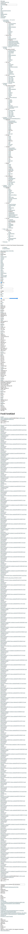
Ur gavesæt (10, 219)
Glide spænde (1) (4, 321)
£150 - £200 (10, 79)
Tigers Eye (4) (3, 349)
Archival (2, 257)
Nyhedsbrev (5, 902)
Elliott (2, 262)
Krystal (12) (3, 340)
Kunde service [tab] (3, 908)
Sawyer (2, 272)
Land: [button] (2, 8)
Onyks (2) (3, 343)
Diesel (9, 28)
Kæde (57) (3, 374)
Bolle (9, 189)
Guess (9, 30)
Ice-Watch (10, 31)
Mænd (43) (3, 307)
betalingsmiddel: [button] (4, 14)
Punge (9, 223)
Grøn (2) (2, 357)
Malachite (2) (3, 342)
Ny (21, 418)
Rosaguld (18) (3, 409)
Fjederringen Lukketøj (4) (6, 382)
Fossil (9, 29)
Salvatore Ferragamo (12, 198)
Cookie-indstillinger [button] (16, 903)
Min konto (3, 1)
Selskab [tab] (2, 900)
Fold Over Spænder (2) (5, 383)
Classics (2, 259)
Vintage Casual (4, 275)
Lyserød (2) (3, 362)
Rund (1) (2, 394)
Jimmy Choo (11, 197)
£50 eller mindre (11, 76)
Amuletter (10, 177)
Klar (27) (2, 360)
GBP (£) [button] (2, 15)
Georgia (2, 264)
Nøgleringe (10, 227)
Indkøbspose (3, 3)
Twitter (9, 887)
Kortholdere (10, 225)
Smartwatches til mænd (13, 41)
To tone (9, 145)
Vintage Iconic (4, 276)
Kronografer (10, 64)
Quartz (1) (3, 347)
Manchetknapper (11, 178)
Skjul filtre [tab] (11, 250)
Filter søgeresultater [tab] (5, 250)
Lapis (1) (2, 341)
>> (5, 422)
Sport (9, 63)
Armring (10, 99)
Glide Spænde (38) (4, 384)
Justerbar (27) (3, 314)
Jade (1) (2, 338)
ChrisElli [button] (3, 4)
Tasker (9, 226)
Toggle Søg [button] (6, 2)
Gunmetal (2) (3, 408)
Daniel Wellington (12, 27)
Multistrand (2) (4, 315)
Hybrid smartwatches (12, 44)
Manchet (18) (3, 375)
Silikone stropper (11, 216)
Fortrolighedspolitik (17, 902)
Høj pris (12, 419)
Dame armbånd (11, 147)
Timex (9, 34)
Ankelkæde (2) (4, 370)
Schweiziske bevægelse (13, 106)
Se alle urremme (11, 210)
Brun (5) (2, 356)
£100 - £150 (10, 78)
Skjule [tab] (4, 901)
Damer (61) (3, 306)
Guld (9, 69)
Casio (9, 25)
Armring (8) (3, 371)
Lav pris (3, 419)
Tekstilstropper (11, 213)
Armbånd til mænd (12, 149)
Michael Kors (11, 207)
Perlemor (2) (3, 345)
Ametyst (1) (3, 335)
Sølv (9, 68)
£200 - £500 (10, 81)
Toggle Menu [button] (3, 16)
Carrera (9, 191)
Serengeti (10, 199)
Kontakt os (3, 910)
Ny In (19, 418)
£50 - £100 (10, 77)
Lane (2, 269)
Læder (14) (3, 327)
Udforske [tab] (2, 904)
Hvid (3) (2, 358)
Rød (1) (2, 363)
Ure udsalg (9, 232)
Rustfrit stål (10, 169)
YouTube (16, 887)
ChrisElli (2, 2)
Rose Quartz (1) (4, 348)
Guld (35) (3, 407)
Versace (10, 200)
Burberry (10, 190)
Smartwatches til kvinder (13, 42)
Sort (9, 158)
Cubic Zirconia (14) (5, 336)
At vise (2, 253)
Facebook (6, 887)
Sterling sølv (10, 170)
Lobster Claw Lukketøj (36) (6, 385)
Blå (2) (2, 355)
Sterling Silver (3, 273)
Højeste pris (7, 419)
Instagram (13, 887)
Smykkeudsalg (11, 233)
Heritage (2, 268)
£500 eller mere (11, 82)
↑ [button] (9, 930)
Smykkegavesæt (11, 220)
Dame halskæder (11, 120)
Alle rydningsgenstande (12, 238)
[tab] (14, 252)
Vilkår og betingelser (7, 911)
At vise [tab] (2, 901)
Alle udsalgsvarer (10, 235)
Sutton (2, 274)
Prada (9, 201)
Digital (9, 70)
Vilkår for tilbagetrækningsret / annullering (13, 914)
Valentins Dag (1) (4, 400)
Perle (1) (2, 344)
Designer (10, 65)
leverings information (9, 910)
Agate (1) (2, 334)
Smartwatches (11, 73)
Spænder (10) (3, 387)
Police (9, 127)
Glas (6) (2, 337)
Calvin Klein (11, 24)
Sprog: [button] (2, 11)
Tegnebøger (10, 224)
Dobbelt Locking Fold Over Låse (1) (8, 381)
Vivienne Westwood (12, 97)
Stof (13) (2, 328)
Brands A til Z (3, 907)
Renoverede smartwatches (13, 45)
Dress (2, 260)
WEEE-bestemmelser (7, 903)
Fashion (2, 263)
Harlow (2, 266)
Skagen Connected (12, 38)
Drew (2, 261)
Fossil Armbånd (6, 248)
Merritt (2, 270)
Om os (2, 902)
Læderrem (10, 72)
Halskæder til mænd (12, 122)
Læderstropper (11, 212)
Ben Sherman (11, 51)
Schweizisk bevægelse (13, 66)
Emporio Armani (11, 205)
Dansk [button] (2, 13)
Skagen (9, 32)
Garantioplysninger (7, 912)
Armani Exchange (12, 23)
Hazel (2, 267)
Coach (9, 193)
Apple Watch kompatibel (13, 217)
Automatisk (10, 71)
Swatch (9, 209)
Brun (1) (2, 405)
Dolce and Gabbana (12, 194)
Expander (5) (3, 313)
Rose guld (10, 105)
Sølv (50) (2, 410)
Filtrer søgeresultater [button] (5, 930)
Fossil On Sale (4, 256)
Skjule (2, 255)
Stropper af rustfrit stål (12, 214)
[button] (14, 6)
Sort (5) (2, 364)
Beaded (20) (3, 372)
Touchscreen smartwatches (13, 43)
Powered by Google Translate (7, 916)
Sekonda (10, 95)
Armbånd (10, 100)
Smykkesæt (10, 179)
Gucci (9, 196)
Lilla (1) (2, 361)
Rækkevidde (3, 418)
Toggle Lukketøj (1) (5, 388)
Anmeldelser (10, 902)
